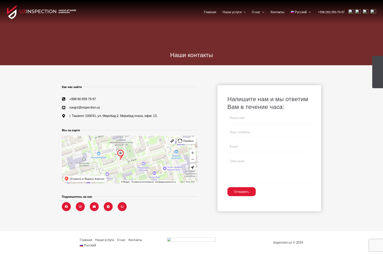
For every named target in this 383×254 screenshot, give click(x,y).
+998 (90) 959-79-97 (331, 12)
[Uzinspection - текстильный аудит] (41, 12)
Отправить (241, 191)
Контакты (277, 12)
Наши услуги (232, 12)
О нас (256, 12)
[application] (244, 12)
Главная (210, 12)
